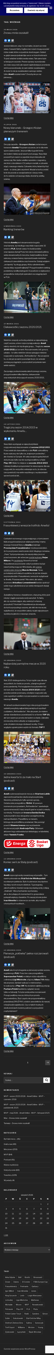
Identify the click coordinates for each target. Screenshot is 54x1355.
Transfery (8, 1175)
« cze (6, 1235)
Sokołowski (18, 1318)
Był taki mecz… (10, 1139)
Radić (26, 1314)
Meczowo (8, 1149)
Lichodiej (9, 1300)
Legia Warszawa (34, 1295)
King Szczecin (11, 1295)
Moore (18, 1305)
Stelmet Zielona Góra (14, 1323)
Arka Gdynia (10, 1277)
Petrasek (9, 1309)
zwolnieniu (18, 561)
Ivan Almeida (22, 1291)
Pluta (35, 1309)
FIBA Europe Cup (40, 1282)
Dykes (16, 1282)
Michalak (9, 1305)
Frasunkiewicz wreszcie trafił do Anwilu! (26, 525)
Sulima (29, 1323)
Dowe (7, 1282)
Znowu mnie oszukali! (16, 32)
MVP (6, 1154)
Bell (19, 1277)
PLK (28, 1309)
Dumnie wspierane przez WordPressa (19, 1349)
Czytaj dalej (8, 118)
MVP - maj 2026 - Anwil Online (17, 1113)
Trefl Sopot (10, 1327)
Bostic (27, 1277)
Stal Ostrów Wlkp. (33, 1318)
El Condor (26, 1282)
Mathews (35, 1300)
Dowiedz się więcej (36, 10)
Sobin (7, 1318)
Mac (6, 1118)
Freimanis (24, 1286)
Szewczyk (39, 1323)
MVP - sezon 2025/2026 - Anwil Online (20, 1096)
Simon (45, 1314)
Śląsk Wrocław (35, 1332)
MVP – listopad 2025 (40, 1113)
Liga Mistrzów (22, 1300)
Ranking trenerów (14, 229)
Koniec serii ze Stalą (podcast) (21, 862)
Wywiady (8, 1180)
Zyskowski (9, 1332)
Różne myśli (9, 1165)
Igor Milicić (9, 1291)
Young (40, 1327)
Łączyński (21, 1332)
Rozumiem (14, 10)
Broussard (37, 1277)
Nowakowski (37, 1305)
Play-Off (19, 1309)
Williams (21, 1327)
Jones (33, 1291)
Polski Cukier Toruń (13, 1314)
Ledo (22, 1295)
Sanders (35, 1314)
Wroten (31, 1327)
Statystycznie (10, 1170)
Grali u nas (8, 1144)
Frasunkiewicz (11, 1286)
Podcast (7, 1160)
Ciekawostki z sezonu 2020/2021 (23, 327)
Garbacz (35, 1286)
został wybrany (35, 557)
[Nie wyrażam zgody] (51, 8)
